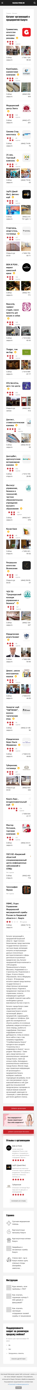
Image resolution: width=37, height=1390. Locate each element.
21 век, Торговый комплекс (11, 158)
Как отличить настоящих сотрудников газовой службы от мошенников (21, 1312)
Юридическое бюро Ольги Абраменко (12, 742)
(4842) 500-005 (26, 788)
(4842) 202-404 (26, 95)
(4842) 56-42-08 (26, 446)
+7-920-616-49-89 (26, 755)
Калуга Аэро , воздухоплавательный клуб (16, 802)
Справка (10, 1215)
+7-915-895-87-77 (26, 372)
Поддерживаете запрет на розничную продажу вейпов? (17, 1331)
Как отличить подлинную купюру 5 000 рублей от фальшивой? (20, 1299)
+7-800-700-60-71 (26, 254)
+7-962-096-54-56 (26, 660)
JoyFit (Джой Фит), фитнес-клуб (12, 194)
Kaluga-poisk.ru (19, 3)
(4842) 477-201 (26, 121)
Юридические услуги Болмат (12, 635)
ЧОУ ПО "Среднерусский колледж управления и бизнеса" (13, 597)
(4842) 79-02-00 (26, 181)
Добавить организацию (18, 1108)
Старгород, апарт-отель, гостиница (12, 231)
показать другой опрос (19, 1359)
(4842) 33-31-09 (26, 844)
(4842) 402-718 (26, 876)
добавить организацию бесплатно (18, 1131)
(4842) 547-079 (26, 518)
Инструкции (12, 1280)
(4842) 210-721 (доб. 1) (26, 217)
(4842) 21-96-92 (26, 729)
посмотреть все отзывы (18, 1201)
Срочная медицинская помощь (21, 1222)
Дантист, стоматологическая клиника (15, 422)
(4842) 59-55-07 (26, 581)
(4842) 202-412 (26, 409)
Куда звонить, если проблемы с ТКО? (19, 1287)
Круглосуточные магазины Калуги (19, 1231)
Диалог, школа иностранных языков (13, 673)
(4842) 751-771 (26, 293)
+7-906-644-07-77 (26, 814)
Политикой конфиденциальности (19, 1384)
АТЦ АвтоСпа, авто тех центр (13, 384)
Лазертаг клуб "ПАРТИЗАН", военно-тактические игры (12, 713)
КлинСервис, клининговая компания (12, 72)
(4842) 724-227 (26, 623)
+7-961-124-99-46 (26, 58)
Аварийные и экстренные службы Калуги (20, 1249)
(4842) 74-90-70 (26, 144)
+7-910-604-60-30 (26, 339)
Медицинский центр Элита (12, 107)
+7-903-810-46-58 (26, 697)
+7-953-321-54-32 (26, 552)
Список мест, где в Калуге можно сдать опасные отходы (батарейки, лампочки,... (20, 1263)
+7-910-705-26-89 (26, 475)
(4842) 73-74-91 (26, 926)
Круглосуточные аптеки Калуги (21, 1240)
